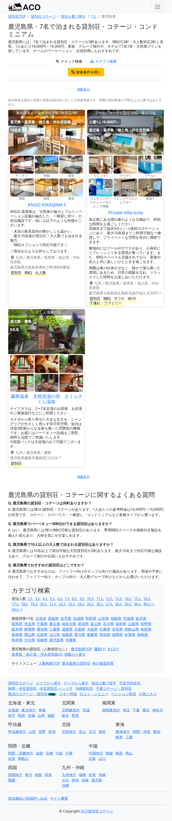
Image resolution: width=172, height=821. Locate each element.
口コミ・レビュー (94, 693)
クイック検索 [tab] (71, 61)
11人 (100, 598)
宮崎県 (42, 640)
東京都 (54, 623)
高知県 (104, 634)
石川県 (108, 623)
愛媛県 (92, 634)
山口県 (54, 634)
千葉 (136, 710)
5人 (53, 598)
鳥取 (119, 753)
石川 (92, 731)
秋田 (21, 715)
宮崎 (85, 780)
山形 (41, 715)
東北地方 (29, 710)
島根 (109, 753)
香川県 (79, 634)
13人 (119, 598)
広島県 (42, 634)
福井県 (121, 623)
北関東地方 (71, 710)
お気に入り (148, 693)
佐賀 (92, 774)
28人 (119, 604)
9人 (82, 598)
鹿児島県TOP (81, 649)
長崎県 (142, 634)
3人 (38, 598)
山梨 (32, 731)
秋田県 (91, 618)
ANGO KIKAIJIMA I (47, 205)
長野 (42, 731)
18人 (25, 604)
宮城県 (78, 618)
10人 (91, 598)
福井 (102, 731)
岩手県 (65, 618)
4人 (45, 598)
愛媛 (11, 780)
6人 (60, 598)
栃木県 (141, 618)
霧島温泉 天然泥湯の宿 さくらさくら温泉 (46, 399)
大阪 (59, 753)
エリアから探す (48, 683)
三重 (129, 737)
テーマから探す (76, 683)
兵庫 (69, 753)
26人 (100, 604)
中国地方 (96, 753)
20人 (43, 604)
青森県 (53, 618)
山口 (102, 758)
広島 (92, 758)
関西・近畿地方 (20, 753)
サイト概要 (59, 798)
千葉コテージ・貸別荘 (114, 688)
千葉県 (42, 623)
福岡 (82, 774)
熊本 (75, 780)
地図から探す (75, 654)
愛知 (156, 731)
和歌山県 (132, 629)
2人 (30, 598)
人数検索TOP (49, 663)
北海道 (40, 618)
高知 (48, 774)
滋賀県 (67, 629)
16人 (147, 598)
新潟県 (83, 623)
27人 (109, 604)
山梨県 (133, 623)
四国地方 (15, 774)
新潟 (52, 731)
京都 (49, 753)
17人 (15, 604)
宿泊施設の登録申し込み (27, 798)
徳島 (38, 774)
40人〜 (149, 604)
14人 (128, 598)
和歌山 (23, 758)
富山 (82, 731)
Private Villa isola (125, 213)
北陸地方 (69, 731)
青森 (42, 710)
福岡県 (117, 634)
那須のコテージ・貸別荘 (27, 693)
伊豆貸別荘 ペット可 (56, 688)
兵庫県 (104, 629)
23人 (72, 604)
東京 (146, 710)
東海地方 (123, 731)
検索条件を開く (88, 72)
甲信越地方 (17, 731)
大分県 (29, 640)
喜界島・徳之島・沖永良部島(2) (37, 654)
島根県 (17, 634)
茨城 (86, 710)
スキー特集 (68, 693)
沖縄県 (70, 640)
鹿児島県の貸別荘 (76, 663)
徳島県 (67, 634)
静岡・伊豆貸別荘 (22, 688)
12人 (109, 598)
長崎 (102, 774)
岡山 (129, 753)
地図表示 (83, 89)
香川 (28, 774)
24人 (81, 604)
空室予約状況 (130, 683)
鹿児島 (96, 780)
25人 (91, 604)
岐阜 (119, 737)
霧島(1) (99, 649)
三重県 (54, 629)
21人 (53, 604)
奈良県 (117, 629)
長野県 (146, 623)
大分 (65, 780)
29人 (128, 604)
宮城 (31, 715)
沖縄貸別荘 (84, 688)
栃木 (65, 715)
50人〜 (17, 609)
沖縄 (65, 785)
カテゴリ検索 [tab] (105, 61)
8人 (75, 598)
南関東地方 (111, 710)
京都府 (79, 629)
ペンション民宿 (123, 693)
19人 (34, 604)
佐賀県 (130, 634)
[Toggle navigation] (157, 6)
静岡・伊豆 (141, 731)
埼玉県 (29, 623)
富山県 (95, 623)
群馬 (75, 715)
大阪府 (92, 629)
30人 (138, 604)
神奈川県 (69, 623)
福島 (51, 715)
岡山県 (29, 634)
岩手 (11, 715)
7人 (67, 598)
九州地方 (69, 774)
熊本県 (17, 640)
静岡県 (29, 629)
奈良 (11, 758)
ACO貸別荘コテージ (97, 811)
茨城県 (128, 618)
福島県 (116, 618)
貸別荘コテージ (20, 683)
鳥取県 (146, 629)
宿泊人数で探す (103, 683)
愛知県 (42, 629)
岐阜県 (17, 629)
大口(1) (113, 649)
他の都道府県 (103, 663)
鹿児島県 (56, 640)
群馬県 (17, 623)
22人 (62, 604)
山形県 (103, 618)
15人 (138, 598)
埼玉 (126, 710)
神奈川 (157, 710)
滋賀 (39, 753)
